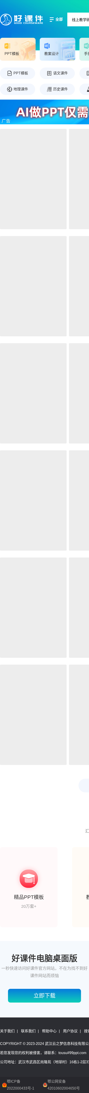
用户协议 (70, 1031)
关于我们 (7, 1031)
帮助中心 (49, 1031)
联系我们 (28, 1031)
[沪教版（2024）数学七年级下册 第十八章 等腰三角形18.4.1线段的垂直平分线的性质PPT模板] (33, 607)
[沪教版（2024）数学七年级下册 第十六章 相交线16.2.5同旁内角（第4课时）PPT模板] (33, 715)
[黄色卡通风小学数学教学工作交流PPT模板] (33, 500)
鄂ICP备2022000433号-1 (20, 1084)
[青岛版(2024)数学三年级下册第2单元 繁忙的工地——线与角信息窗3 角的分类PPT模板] (33, 286)
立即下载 (44, 995)
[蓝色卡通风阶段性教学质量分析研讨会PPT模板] (33, 393)
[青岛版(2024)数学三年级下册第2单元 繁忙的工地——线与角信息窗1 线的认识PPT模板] (33, 179)
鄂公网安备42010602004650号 (63, 1084)
